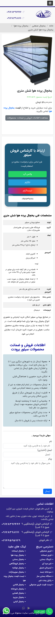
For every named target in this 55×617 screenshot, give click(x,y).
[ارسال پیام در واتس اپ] (8, 611)
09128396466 (14, 12)
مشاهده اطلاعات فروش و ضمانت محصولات (27, 118)
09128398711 (14, 18)
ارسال (47, 491)
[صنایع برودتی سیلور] (43, 14)
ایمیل (49, 450)
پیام (50, 459)
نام (50, 441)
